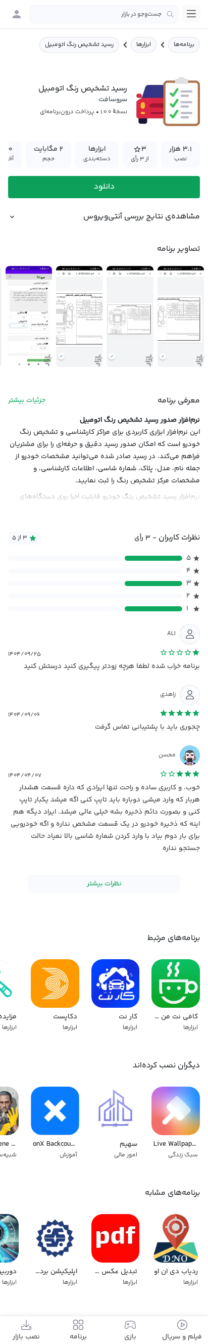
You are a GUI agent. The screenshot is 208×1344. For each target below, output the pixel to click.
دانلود (104, 187)
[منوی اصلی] (191, 14)
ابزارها (143, 45)
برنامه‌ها (184, 45)
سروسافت (112, 99)
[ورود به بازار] (17, 14)
